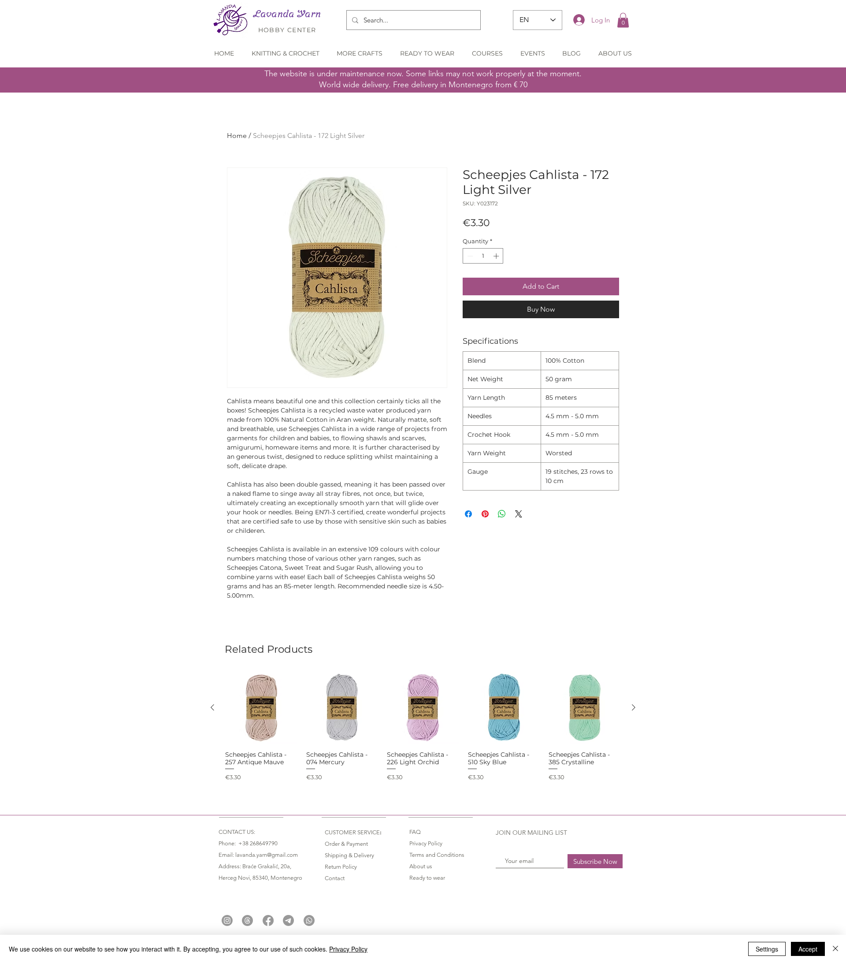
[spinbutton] (483, 256)
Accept (807, 948)
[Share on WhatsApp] (502, 514)
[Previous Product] (212, 707)
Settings (767, 948)
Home (237, 135)
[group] (423, 726)
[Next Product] (633, 707)
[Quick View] (261, 708)
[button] (623, 20)
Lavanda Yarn (287, 13)
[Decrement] (469, 256)
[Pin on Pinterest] (485, 514)
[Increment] (497, 256)
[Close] (835, 949)
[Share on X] (518, 514)
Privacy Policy (348, 948)
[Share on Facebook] (468, 514)
